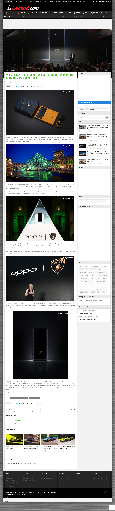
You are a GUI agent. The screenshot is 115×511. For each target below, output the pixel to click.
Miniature (92, 281)
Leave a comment (29, 82)
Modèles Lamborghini (47, 476)
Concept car (104, 275)
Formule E (91, 278)
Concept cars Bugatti (65, 478)
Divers (46, 1)
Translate (91, 109)
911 (91, 267)
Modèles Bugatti (63, 476)
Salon (81, 289)
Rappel (97, 287)
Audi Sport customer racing (101, 272)
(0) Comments (93, 131)
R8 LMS (92, 287)
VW (62, 13)
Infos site (31, 1)
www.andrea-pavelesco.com (88, 319)
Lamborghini (33, 13)
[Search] (107, 117)
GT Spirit (98, 278)
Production (104, 284)
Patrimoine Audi (10, 486)
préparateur (82, 287)
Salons (105, 13)
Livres (84, 1)
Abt (86, 269)
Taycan (86, 289)
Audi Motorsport (83, 272)
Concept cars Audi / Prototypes (11, 483)
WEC (103, 292)
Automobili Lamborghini (15, 398)
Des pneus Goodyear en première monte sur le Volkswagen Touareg (22, 410)
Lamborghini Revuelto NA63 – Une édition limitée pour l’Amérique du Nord (32, 448)
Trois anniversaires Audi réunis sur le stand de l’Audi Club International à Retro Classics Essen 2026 (98, 136)
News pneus (97, 476)
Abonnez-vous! (83, 302)
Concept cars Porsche (29, 480)
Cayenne (93, 275)
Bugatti (44, 13)
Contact (23, 1)
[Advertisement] (80, 7)
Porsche (22, 13)
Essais (87, 13)
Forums (95, 13)
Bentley (54, 13)
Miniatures (65, 1)
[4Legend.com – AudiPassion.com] (23, 7)
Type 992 (99, 289)
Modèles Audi (9, 478)
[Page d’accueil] (7, 13)
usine (104, 289)
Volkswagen (93, 292)
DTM (81, 278)
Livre (81, 281)
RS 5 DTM (104, 287)
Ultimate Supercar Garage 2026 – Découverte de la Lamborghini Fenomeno (66, 448)
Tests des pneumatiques (101, 478)
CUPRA (69, 13)
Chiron (98, 275)
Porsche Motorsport (95, 284)
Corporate (9, 476)
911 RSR (82, 269)
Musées (51, 1)
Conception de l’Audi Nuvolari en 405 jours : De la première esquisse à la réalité (59, 16)
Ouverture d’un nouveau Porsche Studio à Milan (63, 410)
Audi (13, 13)
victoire (86, 292)
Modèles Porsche (28, 476)
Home (8, 70)
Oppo (30, 398)
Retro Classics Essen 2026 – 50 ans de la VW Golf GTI (90, 16)
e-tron (85, 278)
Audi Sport (91, 272)
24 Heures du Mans (84, 267)
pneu (104, 281)
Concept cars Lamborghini (48, 478)
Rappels (79, 1)
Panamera (98, 281)
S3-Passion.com (38, 1)
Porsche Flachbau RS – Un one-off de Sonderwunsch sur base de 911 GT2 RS (23, 16)
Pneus (78, 13)
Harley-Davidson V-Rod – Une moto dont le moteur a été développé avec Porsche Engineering (98, 127)
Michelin (86, 281)
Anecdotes (58, 1)
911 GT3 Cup (97, 267)
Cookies (6, 501)
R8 (87, 287)
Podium (81, 284)
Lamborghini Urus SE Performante (11, 447)
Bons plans (72, 1)
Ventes (81, 292)
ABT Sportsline (93, 269)
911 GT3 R (104, 267)
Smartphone (36, 398)
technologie (92, 289)
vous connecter (17, 463)
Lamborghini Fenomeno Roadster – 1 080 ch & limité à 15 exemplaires (49, 448)
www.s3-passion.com (86, 313)
